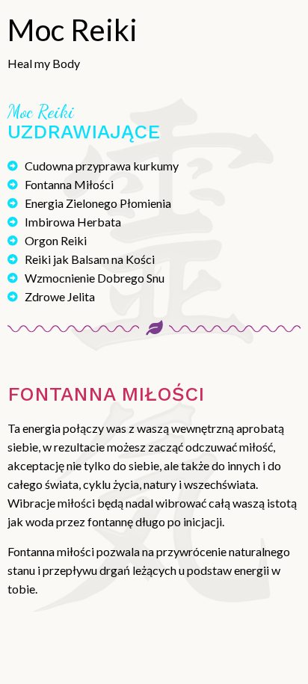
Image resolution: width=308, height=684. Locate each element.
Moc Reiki (72, 30)
